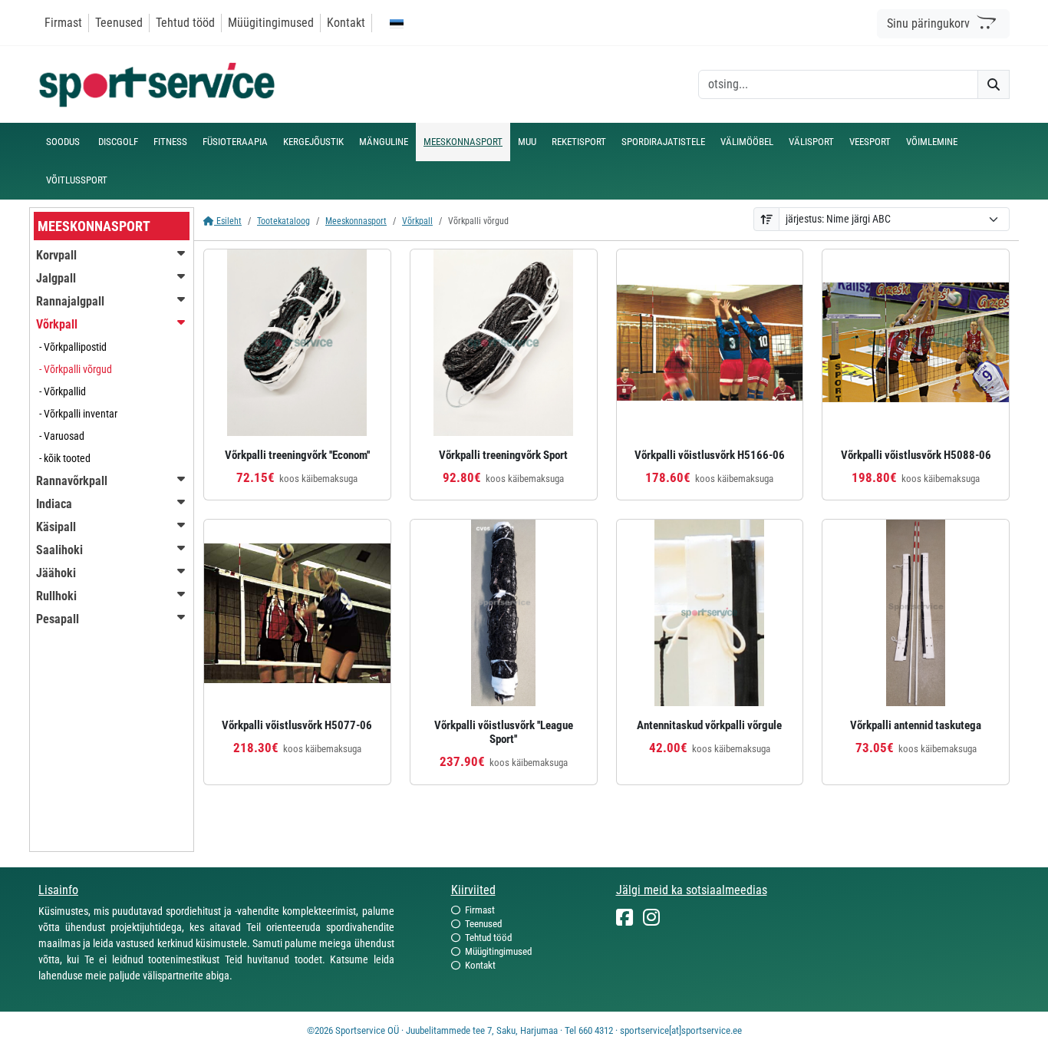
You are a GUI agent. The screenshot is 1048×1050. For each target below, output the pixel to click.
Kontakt (346, 22)
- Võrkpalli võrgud (75, 369)
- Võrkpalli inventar (78, 414)
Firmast (63, 22)
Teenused (119, 22)
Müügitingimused (271, 22)
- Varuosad (61, 436)
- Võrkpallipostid (73, 347)
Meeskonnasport (356, 221)
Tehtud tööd (185, 22)
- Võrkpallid (62, 391)
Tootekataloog (283, 221)
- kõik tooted (65, 458)
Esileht (228, 221)
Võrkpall (417, 221)
